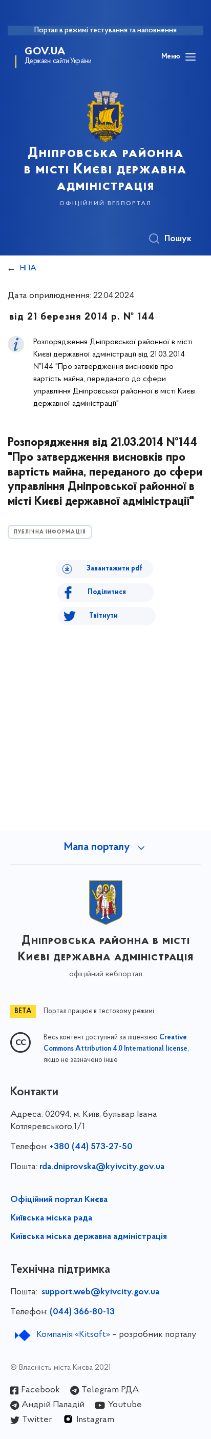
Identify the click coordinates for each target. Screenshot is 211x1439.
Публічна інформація (50, 532)
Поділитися (107, 592)
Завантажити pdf (114, 569)
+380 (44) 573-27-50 (91, 1147)
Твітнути (103, 616)
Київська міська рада (51, 1218)
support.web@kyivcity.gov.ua (100, 1292)
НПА (28, 268)
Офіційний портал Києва (59, 1200)
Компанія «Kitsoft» (73, 1334)
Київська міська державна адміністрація (88, 1236)
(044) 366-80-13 (82, 1312)
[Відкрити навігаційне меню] (190, 57)
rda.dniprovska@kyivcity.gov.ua (101, 1167)
